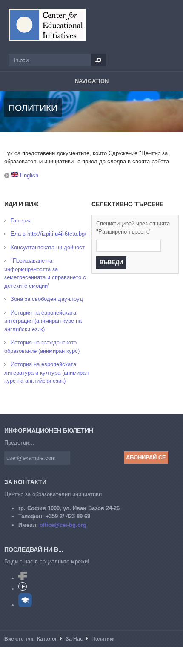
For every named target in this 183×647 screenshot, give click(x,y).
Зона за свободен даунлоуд (47, 299)
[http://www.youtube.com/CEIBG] (22, 589)
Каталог (47, 638)
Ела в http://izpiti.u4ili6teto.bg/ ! (50, 234)
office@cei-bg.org (63, 525)
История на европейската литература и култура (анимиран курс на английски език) (46, 372)
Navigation (92, 81)
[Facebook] (22, 578)
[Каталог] (47, 25)
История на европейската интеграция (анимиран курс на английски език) (43, 320)
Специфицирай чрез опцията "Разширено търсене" (133, 227)
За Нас (74, 638)
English (28, 175)
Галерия (21, 220)
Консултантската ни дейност (48, 247)
